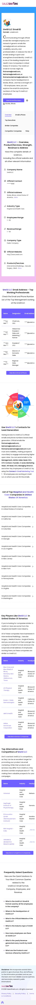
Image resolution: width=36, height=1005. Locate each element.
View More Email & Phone (18, 373)
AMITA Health (8, 713)
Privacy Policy (6, 993)
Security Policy (20, 993)
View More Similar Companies (18, 737)
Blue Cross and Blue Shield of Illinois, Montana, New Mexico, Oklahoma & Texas (9, 673)
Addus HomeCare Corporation (8, 725)
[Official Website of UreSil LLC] (27, 100)
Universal (7, 793)
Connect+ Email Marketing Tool (21, 471)
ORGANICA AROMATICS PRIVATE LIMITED (9, 842)
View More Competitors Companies (18, 853)
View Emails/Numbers (13, 100)
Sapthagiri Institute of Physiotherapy (8, 805)
